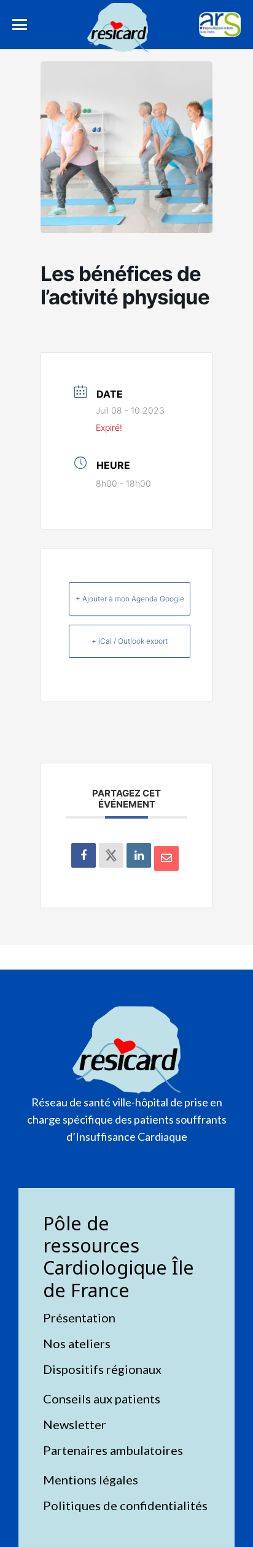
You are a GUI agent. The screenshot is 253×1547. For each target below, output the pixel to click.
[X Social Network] (111, 855)
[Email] (166, 858)
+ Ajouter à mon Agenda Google (130, 598)
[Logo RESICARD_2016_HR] (117, 27)
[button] (19, 24)
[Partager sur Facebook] (83, 855)
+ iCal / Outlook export (129, 641)
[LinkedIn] (138, 855)
